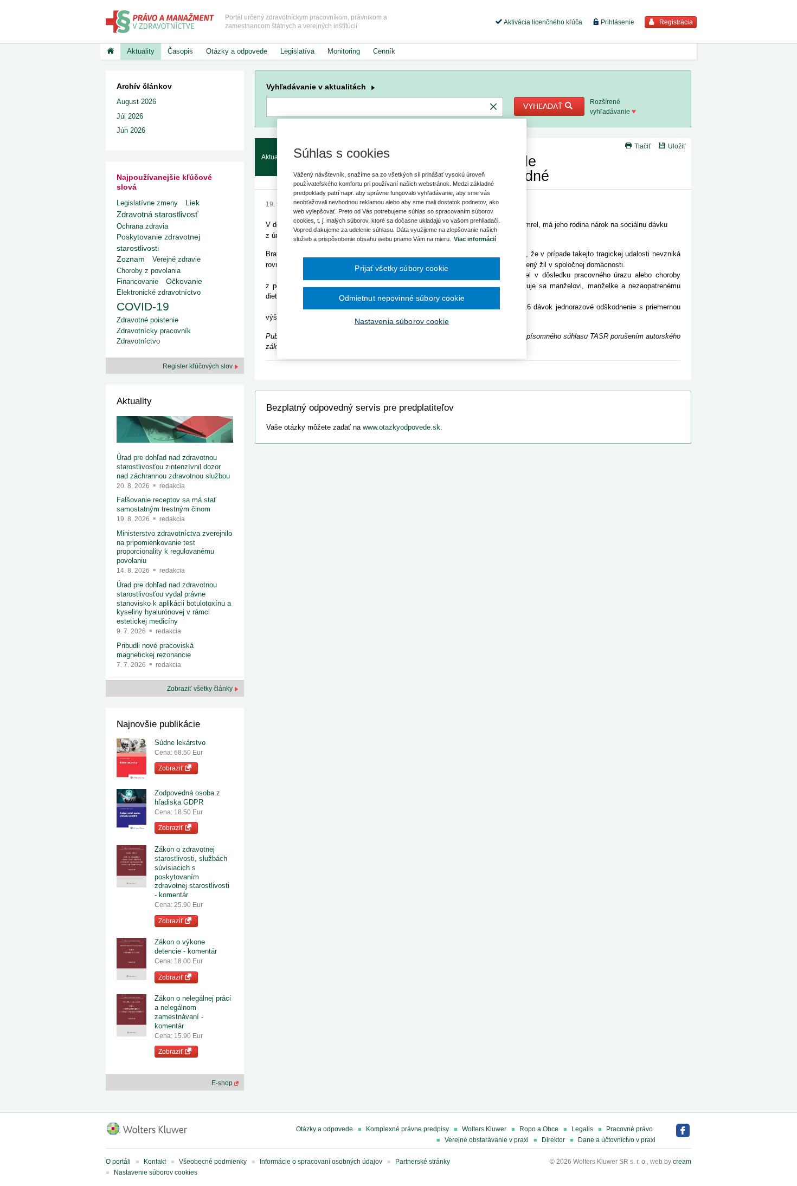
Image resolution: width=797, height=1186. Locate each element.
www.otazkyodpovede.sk (401, 427)
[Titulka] (110, 51)
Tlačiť (642, 146)
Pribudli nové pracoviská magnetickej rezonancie (155, 650)
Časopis (180, 51)
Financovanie (137, 281)
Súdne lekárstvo (180, 742)
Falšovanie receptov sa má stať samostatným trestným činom (166, 504)
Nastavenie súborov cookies (155, 1172)
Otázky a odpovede (236, 51)
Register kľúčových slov (198, 366)
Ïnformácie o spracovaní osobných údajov (321, 1161)
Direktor (553, 1140)
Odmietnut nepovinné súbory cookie (402, 298)
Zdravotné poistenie (147, 320)
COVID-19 (143, 306)
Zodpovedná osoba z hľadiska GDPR (187, 797)
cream (682, 1161)
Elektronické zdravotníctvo (159, 292)
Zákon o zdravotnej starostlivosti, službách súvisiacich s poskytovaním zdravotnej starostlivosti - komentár (192, 872)
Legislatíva (297, 51)
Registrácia (675, 22)
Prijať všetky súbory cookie (401, 268)
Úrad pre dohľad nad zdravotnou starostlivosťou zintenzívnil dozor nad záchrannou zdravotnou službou (173, 466)
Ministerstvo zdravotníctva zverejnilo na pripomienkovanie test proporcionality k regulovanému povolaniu (174, 547)
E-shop (222, 1083)
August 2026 (136, 102)
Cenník (384, 51)
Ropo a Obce (538, 1129)
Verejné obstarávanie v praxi (487, 1140)
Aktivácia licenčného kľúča (542, 22)
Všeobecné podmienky (213, 1161)
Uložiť (677, 146)
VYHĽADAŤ (544, 106)
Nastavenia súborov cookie (402, 321)
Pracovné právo (629, 1129)
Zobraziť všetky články (200, 688)
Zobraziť (171, 768)
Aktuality (141, 51)
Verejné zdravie (176, 259)
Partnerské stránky (422, 1161)
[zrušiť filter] (493, 107)
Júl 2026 (130, 116)
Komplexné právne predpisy (407, 1129)
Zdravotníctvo (138, 341)
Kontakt (155, 1161)
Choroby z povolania (149, 271)
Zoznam (131, 259)
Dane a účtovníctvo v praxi (616, 1140)
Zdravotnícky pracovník (154, 331)
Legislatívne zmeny (147, 203)
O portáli (118, 1161)
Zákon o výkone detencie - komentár (186, 946)
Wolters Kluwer (484, 1129)
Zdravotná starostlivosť (157, 214)
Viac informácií (475, 239)
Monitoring (343, 51)
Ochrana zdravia (142, 226)
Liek (192, 202)
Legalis (582, 1129)
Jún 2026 (131, 130)
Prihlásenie (616, 22)
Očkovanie (184, 281)
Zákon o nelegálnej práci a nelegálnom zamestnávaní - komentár (193, 1012)
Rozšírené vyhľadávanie (611, 106)
